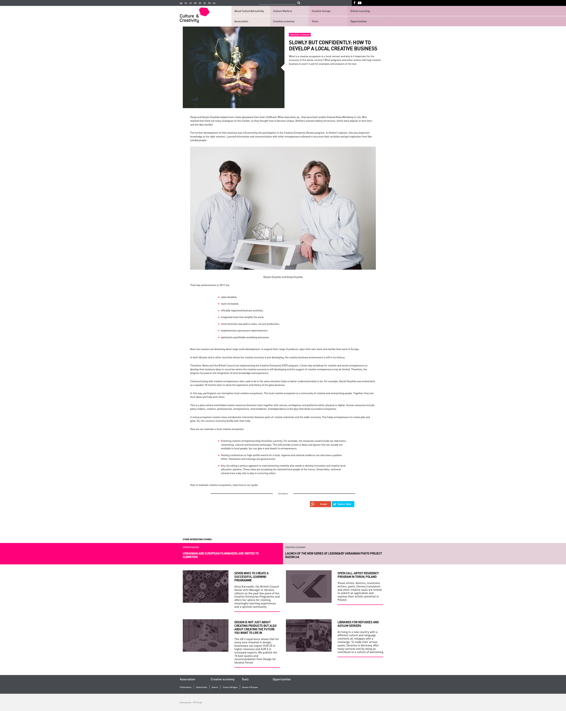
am (195, 3)
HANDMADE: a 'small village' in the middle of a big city (325, 553)
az (190, 3)
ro (209, 3)
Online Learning (360, 11)
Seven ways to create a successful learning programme (251, 576)
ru (186, 3)
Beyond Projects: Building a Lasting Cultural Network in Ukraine (225, 555)
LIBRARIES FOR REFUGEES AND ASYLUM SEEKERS (358, 624)
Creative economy (283, 21)
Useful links (201, 687)
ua (214, 3)
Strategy (290, 547)
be (200, 3)
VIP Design (197, 702)
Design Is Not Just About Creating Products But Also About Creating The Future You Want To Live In (255, 627)
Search (215, 687)
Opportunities (359, 21)
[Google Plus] (320, 504)
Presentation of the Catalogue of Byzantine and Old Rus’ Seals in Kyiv (225, 543)
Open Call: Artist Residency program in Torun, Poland (358, 575)
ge (205, 3)
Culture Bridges (230, 687)
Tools (315, 21)
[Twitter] (343, 504)
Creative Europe (321, 11)
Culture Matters (282, 11)
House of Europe (250, 687)
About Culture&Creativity (249, 11)
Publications (185, 687)
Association (241, 21)
